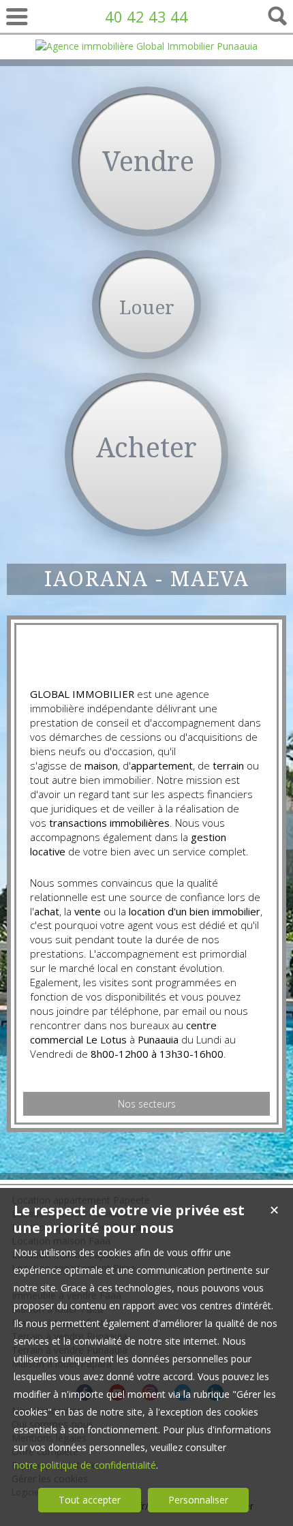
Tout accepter (90, 1499)
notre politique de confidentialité (85, 1465)
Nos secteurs (147, 1103)
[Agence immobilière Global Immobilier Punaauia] (146, 46)
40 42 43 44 (146, 16)
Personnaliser (198, 1499)
